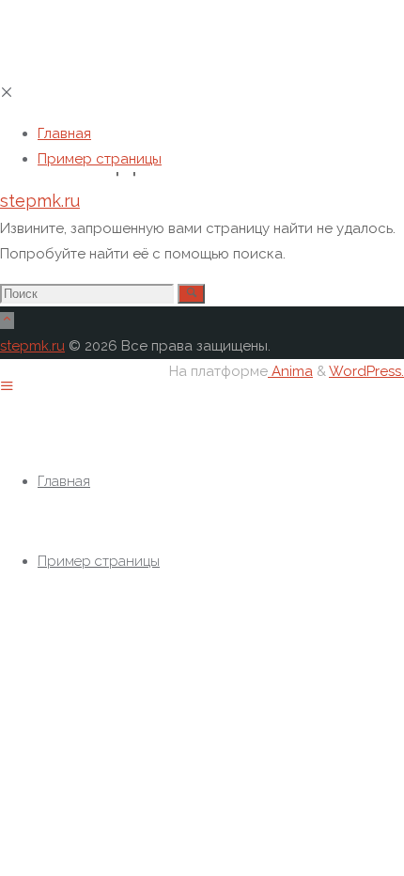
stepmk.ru (40, 201)
